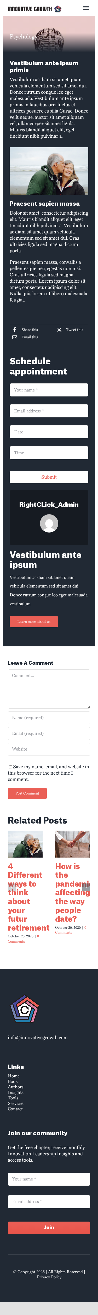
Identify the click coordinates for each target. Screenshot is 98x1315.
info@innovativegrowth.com (38, 1037)
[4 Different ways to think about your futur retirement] (25, 844)
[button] (12, 887)
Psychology (23, 36)
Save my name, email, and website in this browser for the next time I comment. (48, 773)
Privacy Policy (49, 1277)
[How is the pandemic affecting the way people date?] (72, 844)
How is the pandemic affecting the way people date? (74, 893)
